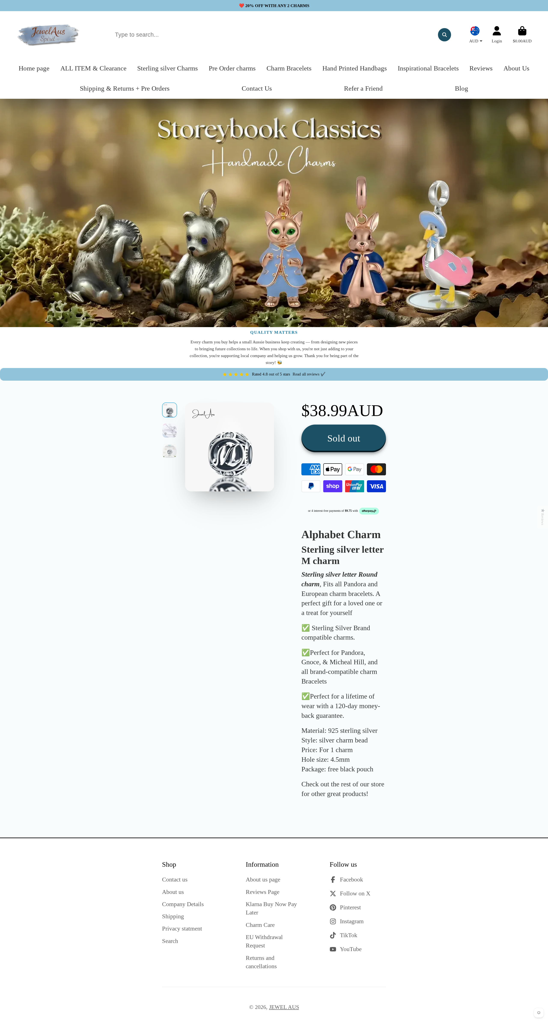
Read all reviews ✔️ (309, 374)
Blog (461, 88)
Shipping (173, 916)
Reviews (481, 68)
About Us (516, 68)
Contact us (175, 879)
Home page (34, 68)
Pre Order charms (232, 68)
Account (497, 34)
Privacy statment (182, 928)
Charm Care (260, 925)
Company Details (183, 904)
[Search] (444, 34)
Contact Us (257, 88)
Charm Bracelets (289, 68)
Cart (522, 34)
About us (173, 892)
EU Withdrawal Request (264, 941)
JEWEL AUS (284, 1007)
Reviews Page (262, 892)
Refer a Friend (363, 88)
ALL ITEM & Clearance (93, 68)
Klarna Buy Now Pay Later (271, 908)
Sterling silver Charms (167, 68)
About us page (263, 879)
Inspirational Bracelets (428, 68)
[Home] (48, 34)
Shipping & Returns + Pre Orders (125, 88)
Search (170, 941)
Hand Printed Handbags (354, 68)
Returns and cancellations (261, 962)
